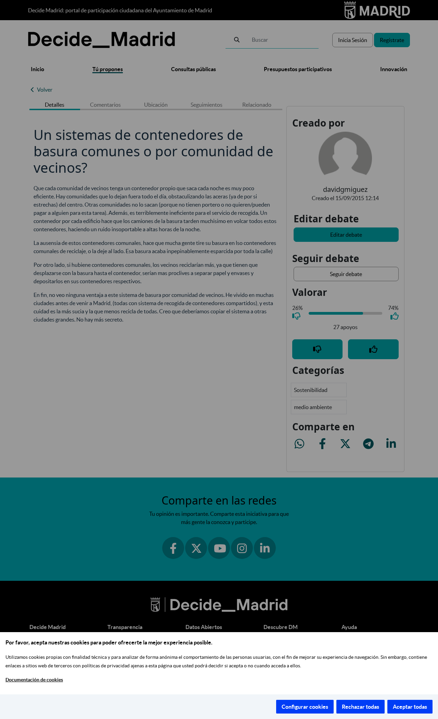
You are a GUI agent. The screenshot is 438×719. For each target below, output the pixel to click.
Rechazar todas (360, 707)
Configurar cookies (305, 707)
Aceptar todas (410, 707)
